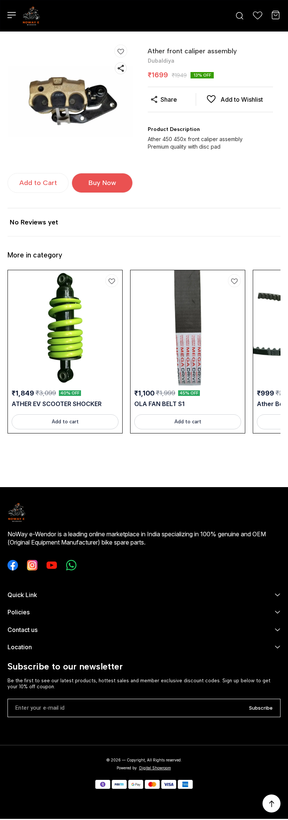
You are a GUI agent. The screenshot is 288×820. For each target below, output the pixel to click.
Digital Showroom (155, 768)
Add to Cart (38, 183)
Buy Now (102, 183)
